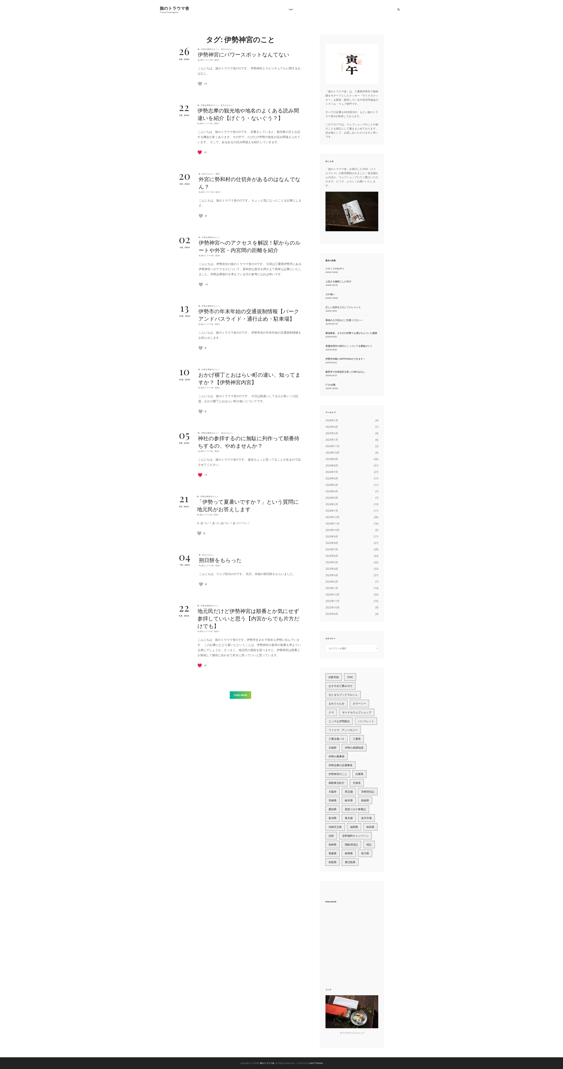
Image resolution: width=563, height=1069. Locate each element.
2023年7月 (331, 549)
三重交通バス (336, 739)
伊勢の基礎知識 (354, 747)
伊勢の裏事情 (336, 756)
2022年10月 (332, 607)
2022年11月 (332, 601)
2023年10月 (332, 530)
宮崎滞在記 (367, 791)
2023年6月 (331, 556)
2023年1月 (331, 588)
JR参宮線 (334, 677)
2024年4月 (331, 491)
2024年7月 (331, 472)
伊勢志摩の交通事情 (340, 765)
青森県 (332, 853)
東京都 (349, 818)
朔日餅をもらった (220, 560)
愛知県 (332, 809)
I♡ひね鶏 (330, 384)
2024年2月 (331, 504)
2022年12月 (332, 594)
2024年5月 (331, 485)
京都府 (332, 747)
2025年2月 (331, 433)
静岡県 (349, 853)
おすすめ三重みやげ (340, 686)
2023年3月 (331, 575)
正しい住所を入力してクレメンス (343, 307)
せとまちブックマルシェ (343, 694)
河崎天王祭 (335, 827)
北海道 (357, 783)
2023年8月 (331, 543)
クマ (331, 712)
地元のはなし (227, 49)
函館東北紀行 (336, 783)
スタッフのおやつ (334, 268)
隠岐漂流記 (351, 844)
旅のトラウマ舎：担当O (209, 60)
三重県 (357, 739)
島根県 (365, 800)
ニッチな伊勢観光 (339, 721)
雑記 (369, 844)
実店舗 (349, 791)
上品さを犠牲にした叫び (338, 281)
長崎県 (332, 844)
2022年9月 (331, 614)
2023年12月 (332, 517)
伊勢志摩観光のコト (210, 49)
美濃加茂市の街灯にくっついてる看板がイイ (348, 346)
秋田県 (370, 827)
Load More (240, 695)
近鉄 (331, 835)
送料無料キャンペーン (355, 835)
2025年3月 (331, 426)
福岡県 (354, 827)
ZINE (350, 677)
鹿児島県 (350, 862)
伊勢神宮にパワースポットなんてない (243, 55)
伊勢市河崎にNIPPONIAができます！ (345, 358)
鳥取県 (332, 862)
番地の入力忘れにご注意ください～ (344, 320)
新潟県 (332, 818)
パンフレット (366, 721)
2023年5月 (331, 562)
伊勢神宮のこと (338, 774)
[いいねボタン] (200, 84)
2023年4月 (331, 568)
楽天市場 (366, 818)
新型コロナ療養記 (355, 809)
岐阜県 (349, 800)
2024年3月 (331, 497)
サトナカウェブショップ (356, 712)
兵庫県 (359, 774)
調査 (218, 174)
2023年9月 (331, 536)
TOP (291, 9)
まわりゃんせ (336, 703)
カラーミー (359, 703)
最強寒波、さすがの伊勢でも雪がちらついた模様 (351, 333)
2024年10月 (332, 452)
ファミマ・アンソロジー (343, 730)
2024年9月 (331, 459)
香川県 (365, 853)
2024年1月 (331, 510)
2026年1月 (331, 420)
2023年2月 (331, 581)
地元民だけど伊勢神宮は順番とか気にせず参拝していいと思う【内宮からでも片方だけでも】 (248, 618)
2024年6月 (331, 478)
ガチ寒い (330, 294)
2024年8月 (331, 465)
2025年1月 (331, 439)
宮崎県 (332, 800)
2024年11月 (332, 446)
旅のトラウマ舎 (174, 8)
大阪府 (332, 791)
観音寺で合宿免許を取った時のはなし (345, 371)
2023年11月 (332, 523)
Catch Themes (316, 1063)
